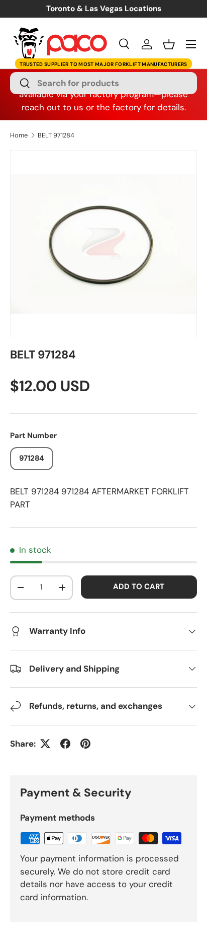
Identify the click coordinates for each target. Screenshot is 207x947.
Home (19, 135)
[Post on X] (45, 744)
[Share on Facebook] (65, 744)
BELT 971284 (56, 135)
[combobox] (103, 83)
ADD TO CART (138, 586)
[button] (169, 44)
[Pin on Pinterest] (85, 744)
